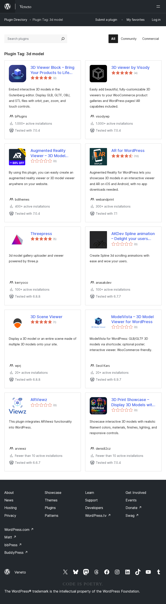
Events (131, 500)
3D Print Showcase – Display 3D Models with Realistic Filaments (132, 402)
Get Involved (136, 492)
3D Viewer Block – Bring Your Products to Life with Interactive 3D (52, 70)
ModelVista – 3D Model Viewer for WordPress (132, 319)
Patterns (51, 515)
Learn (89, 492)
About (9, 492)
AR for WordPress (128, 150)
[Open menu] (159, 6)
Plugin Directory (15, 19)
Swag (132, 515)
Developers (94, 508)
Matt (10, 537)
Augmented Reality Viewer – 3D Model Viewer (47, 153)
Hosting (10, 508)
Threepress (41, 233)
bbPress (13, 545)
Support (91, 500)
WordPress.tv (98, 515)
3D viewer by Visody (130, 67)
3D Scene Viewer (46, 316)
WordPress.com (19, 529)
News (8, 500)
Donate (134, 508)
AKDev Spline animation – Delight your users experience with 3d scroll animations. (133, 236)
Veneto (20, 572)
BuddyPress (16, 552)
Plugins (50, 508)
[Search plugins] (63, 38)
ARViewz (38, 399)
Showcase (53, 492)
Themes (51, 500)
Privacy (10, 515)
